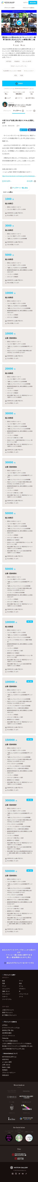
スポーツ (5, 996)
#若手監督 (8, 61)
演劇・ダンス (6, 991)
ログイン (25, 2)
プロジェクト (7, 111)
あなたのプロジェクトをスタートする (20, 963)
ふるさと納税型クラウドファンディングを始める (16, 1043)
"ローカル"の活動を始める (10, 1041)
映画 (23, 45)
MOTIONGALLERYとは (9, 1057)
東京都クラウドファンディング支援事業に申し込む (17, 1046)
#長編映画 (17, 61)
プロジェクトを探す (9, 7)
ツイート (20, 98)
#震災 (15, 75)
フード (21, 996)
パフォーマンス (23, 994)
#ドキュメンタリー (29, 70)
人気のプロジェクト (8, 1010)
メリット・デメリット (8, 1035)
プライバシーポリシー (8, 1072)
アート (21, 981)
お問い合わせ (6, 1065)
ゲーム (21, 986)
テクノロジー (6, 994)
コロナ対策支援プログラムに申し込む (13, 1049)
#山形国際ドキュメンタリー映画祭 (12, 70)
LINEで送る (31, 98)
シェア (9, 98)
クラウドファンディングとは (10, 1028)
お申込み (5, 1025)
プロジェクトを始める (28, 7)
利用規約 (5, 1070)
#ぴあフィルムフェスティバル (18, 66)
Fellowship (5, 1038)
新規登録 (33, 2)
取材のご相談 (6, 1067)
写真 (3, 983)
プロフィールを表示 (20, 106)
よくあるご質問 (6, 1062)
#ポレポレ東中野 (27, 61)
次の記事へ (30, 181)
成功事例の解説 (6, 1033)
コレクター (30, 111)
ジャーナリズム (6, 999)
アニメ (4, 986)
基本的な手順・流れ (8, 1030)
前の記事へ (7, 181)
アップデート (18, 111)
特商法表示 (5, 1075)
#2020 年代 (5, 1059)
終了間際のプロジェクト (9, 1015)
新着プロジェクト (7, 1012)
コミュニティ (6, 989)
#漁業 (21, 75)
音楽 (20, 983)
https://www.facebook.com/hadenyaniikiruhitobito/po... (19, 176)
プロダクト (22, 989)
